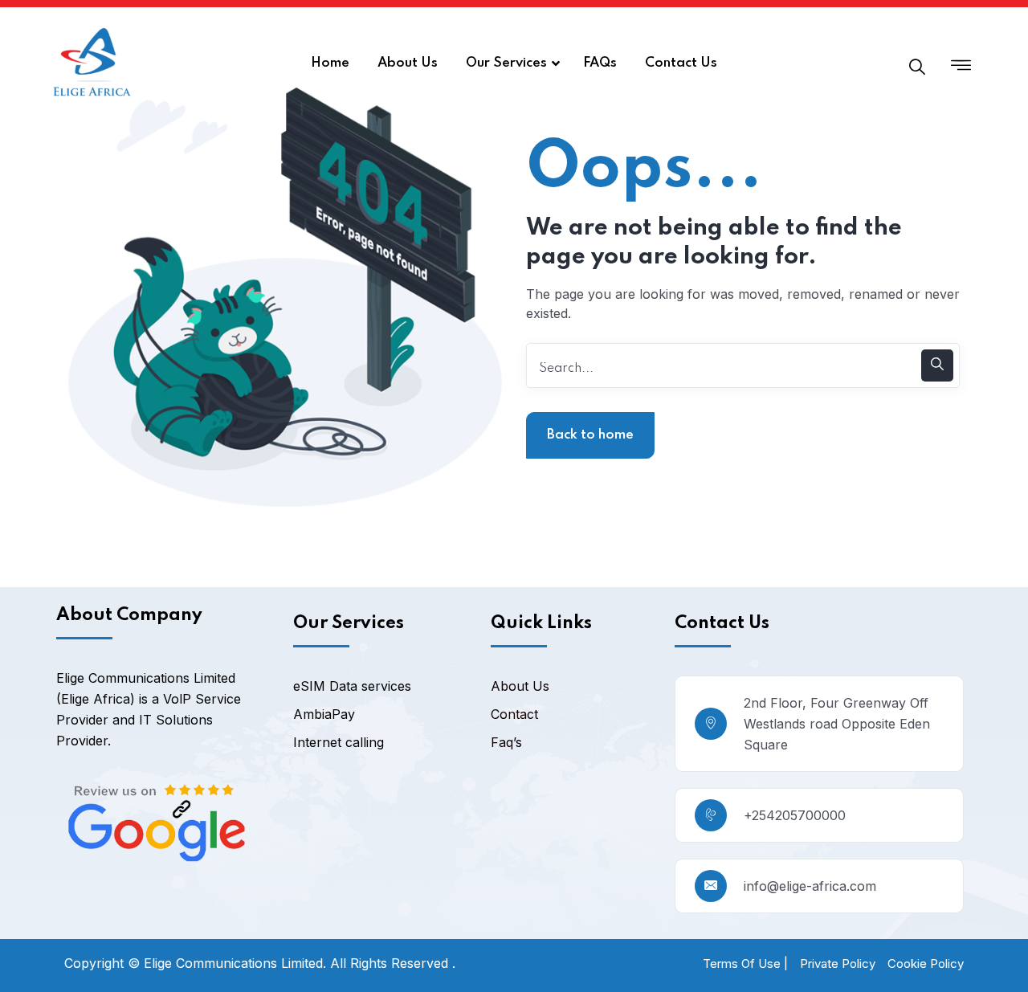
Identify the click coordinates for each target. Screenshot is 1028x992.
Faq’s (506, 742)
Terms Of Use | (745, 963)
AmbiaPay (324, 714)
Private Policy (837, 963)
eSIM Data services (352, 686)
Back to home (590, 435)
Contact (514, 714)
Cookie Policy (925, 963)
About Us (520, 686)
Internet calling (338, 742)
